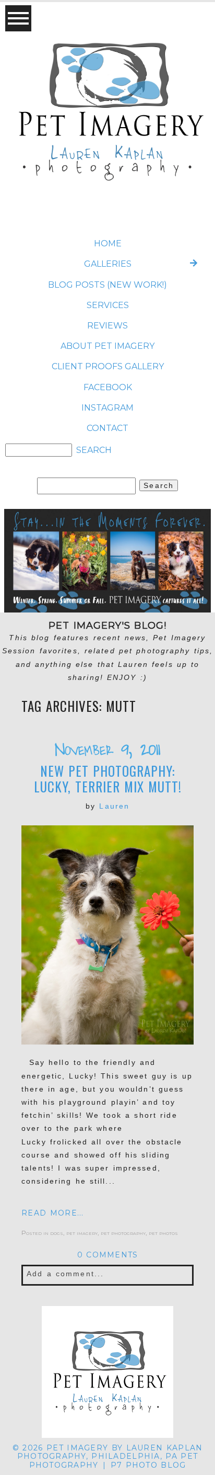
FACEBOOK (107, 387)
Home (108, 243)
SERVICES (108, 305)
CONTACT (107, 428)
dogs (56, 1232)
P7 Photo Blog (148, 1465)
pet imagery (82, 1232)
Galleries (108, 264)
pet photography (123, 1232)
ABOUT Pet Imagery (107, 346)
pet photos (163, 1232)
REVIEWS (107, 326)
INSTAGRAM (107, 408)
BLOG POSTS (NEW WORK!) (107, 285)
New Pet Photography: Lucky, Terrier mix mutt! (108, 779)
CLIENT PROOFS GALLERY (108, 366)
